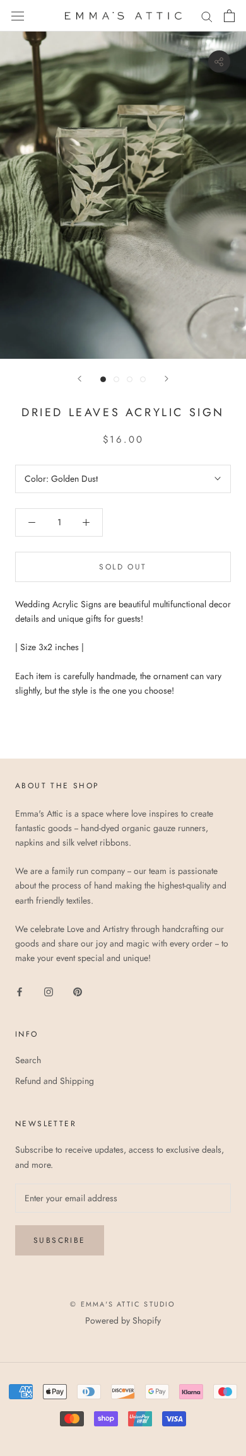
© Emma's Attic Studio (122, 1304)
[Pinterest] (77, 991)
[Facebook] (19, 991)
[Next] (166, 378)
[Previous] (79, 378)
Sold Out (122, 567)
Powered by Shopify (123, 1320)
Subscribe (59, 1240)
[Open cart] (229, 15)
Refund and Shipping (54, 1081)
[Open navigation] (17, 16)
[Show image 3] (129, 379)
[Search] (207, 15)
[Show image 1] (103, 379)
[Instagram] (48, 991)
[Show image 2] (116, 379)
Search (28, 1060)
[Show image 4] (143, 379)
